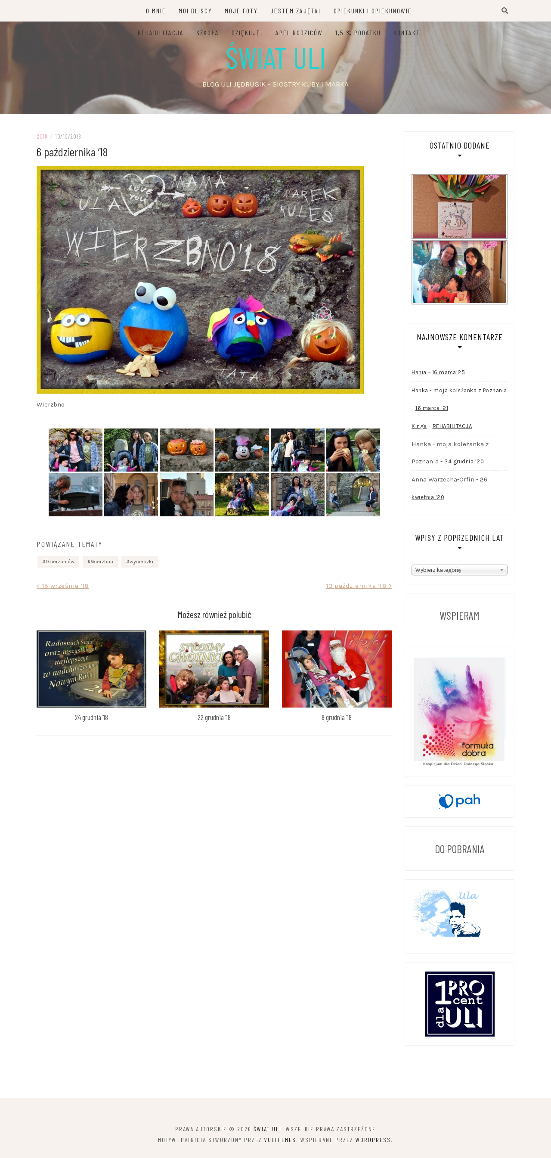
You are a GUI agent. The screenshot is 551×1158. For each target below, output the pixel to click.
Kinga (419, 426)
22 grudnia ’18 (214, 717)
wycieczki (141, 562)
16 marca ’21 (431, 408)
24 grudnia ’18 (91, 717)
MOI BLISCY (195, 10)
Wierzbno (102, 562)
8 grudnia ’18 (337, 717)
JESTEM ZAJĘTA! (295, 10)
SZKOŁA (207, 32)
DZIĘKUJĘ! (247, 32)
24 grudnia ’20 (464, 461)
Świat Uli (276, 57)
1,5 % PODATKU (358, 32)
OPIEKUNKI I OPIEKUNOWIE (373, 10)
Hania (419, 372)
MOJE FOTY (241, 10)
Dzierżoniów (60, 562)
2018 (42, 136)
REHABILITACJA (161, 32)
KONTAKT (406, 32)
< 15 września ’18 (63, 586)
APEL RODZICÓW (299, 32)
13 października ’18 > (359, 586)
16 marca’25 (448, 372)
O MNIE (156, 10)
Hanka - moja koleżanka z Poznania (459, 390)
